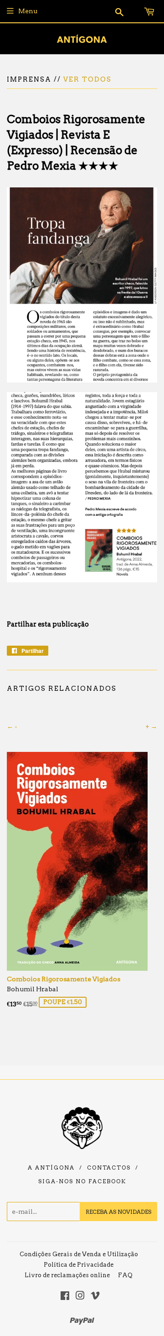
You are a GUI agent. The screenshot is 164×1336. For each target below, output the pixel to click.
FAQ (125, 1275)
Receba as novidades (118, 1211)
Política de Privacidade (78, 1264)
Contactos (109, 1168)
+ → (151, 726)
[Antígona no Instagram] (80, 1296)
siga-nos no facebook (82, 1181)
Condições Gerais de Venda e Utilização (79, 1254)
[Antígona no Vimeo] (95, 1296)
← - (12, 726)
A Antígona (51, 1168)
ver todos (87, 79)
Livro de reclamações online (67, 1275)
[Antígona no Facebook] (65, 1296)
